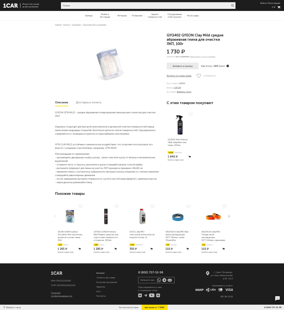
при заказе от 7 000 (154, 307)
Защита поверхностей (155, 15)
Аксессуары (193, 15)
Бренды (89, 15)
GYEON (177, 88)
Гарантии (100, 287)
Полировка (137, 15)
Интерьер (122, 15)
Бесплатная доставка (128, 307)
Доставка (88, 102)
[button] (232, 5)
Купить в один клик (179, 75)
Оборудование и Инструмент (174, 15)
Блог (98, 291)
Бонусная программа (106, 282)
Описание (61, 102)
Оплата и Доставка (105, 277)
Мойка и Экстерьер (105, 15)
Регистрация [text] (274, 3)
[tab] (61, 102)
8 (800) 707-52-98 (272, 307)
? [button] (227, 66)
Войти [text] (263, 3)
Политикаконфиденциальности (61, 294)
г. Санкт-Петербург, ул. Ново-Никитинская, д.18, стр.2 (222, 275)
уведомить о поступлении (202, 56)
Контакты (101, 296)
